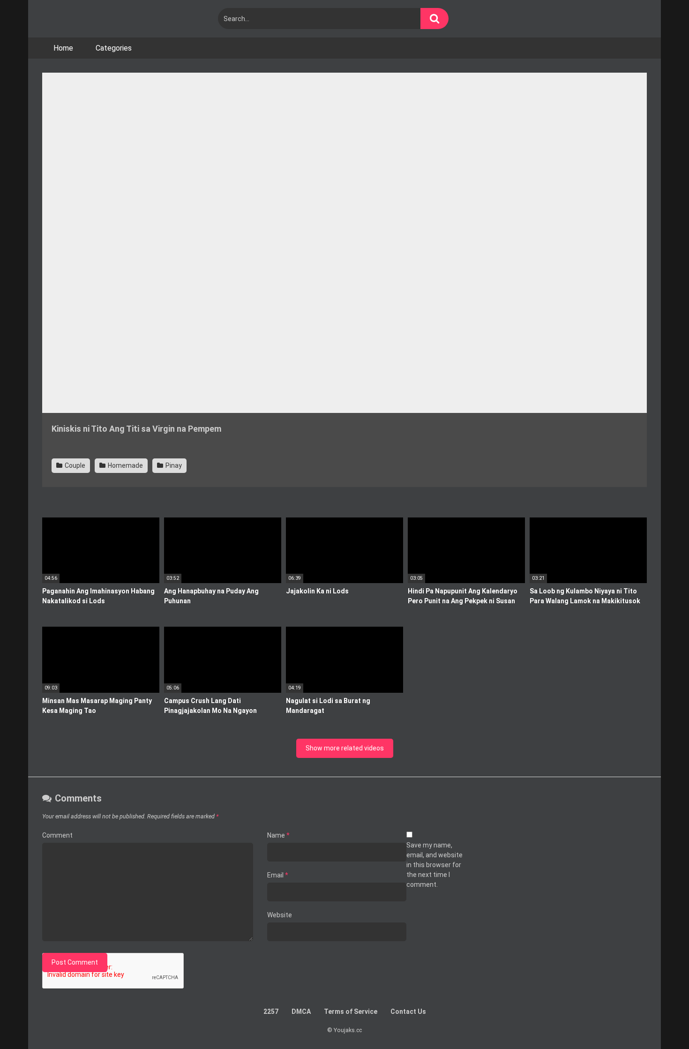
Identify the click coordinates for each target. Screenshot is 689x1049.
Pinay (173, 465)
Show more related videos (345, 748)
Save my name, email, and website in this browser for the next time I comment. (434, 864)
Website (279, 915)
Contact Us (408, 1011)
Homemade (124, 465)
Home (63, 48)
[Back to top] (657, 1020)
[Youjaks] (98, 18)
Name (278, 835)
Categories (114, 48)
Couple (74, 465)
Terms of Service (350, 1011)
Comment (57, 835)
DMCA (301, 1011)
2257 (270, 1011)
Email (277, 875)
